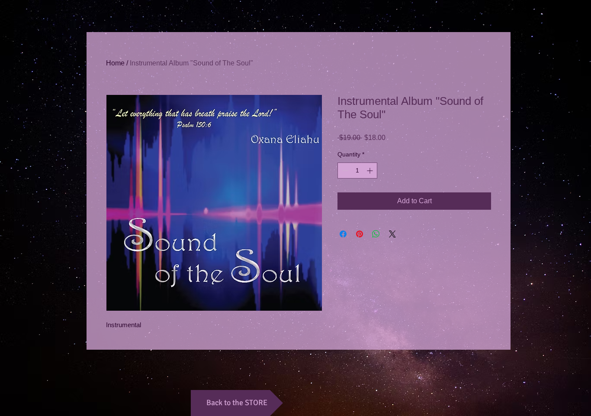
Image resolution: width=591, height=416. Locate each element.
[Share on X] (392, 234)
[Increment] (370, 170)
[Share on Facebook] (343, 234)
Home (115, 63)
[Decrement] (344, 170)
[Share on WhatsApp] (376, 234)
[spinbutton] (357, 170)
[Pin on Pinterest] (359, 234)
